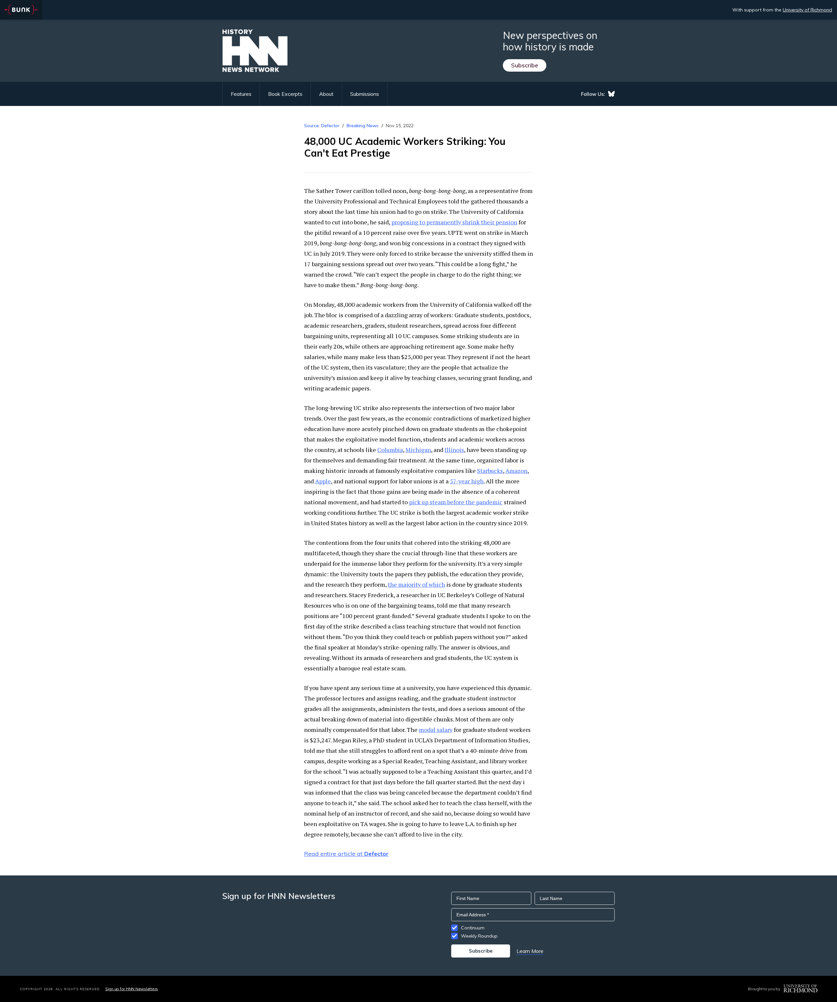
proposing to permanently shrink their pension (454, 222)
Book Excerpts (285, 94)
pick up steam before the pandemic (456, 502)
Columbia (390, 450)
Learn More (530, 951)
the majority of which (416, 584)
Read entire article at (346, 853)
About (326, 94)
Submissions (364, 94)
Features (241, 94)
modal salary (436, 730)
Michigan (418, 450)
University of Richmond (807, 10)
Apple (323, 481)
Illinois (454, 450)
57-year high (467, 481)
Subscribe (524, 65)
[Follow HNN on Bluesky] (611, 94)
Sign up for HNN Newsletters (131, 988)
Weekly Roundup (479, 936)
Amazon (516, 471)
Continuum (473, 928)
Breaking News (363, 126)
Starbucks (490, 471)
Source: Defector (321, 126)
